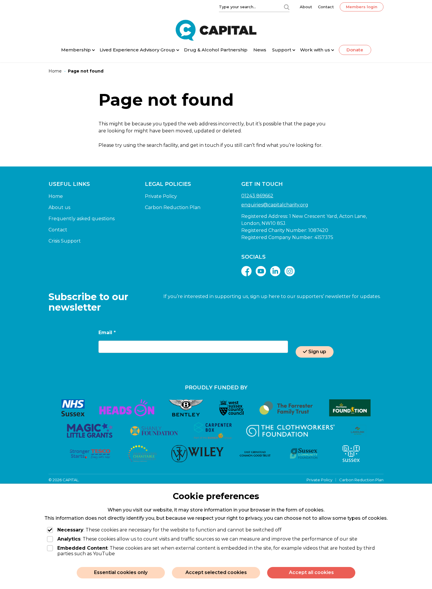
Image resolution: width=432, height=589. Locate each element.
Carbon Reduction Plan (172, 207)
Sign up (317, 351)
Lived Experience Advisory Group (137, 50)
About (306, 6)
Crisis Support (64, 241)
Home (55, 196)
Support (281, 50)
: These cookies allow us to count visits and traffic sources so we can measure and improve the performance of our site (207, 539)
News (259, 50)
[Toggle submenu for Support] (293, 50)
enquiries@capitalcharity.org (274, 205)
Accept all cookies (311, 572)
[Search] (286, 7)
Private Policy (161, 196)
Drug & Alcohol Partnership (215, 50)
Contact (326, 6)
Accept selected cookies (216, 572)
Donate (354, 50)
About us (59, 207)
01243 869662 (257, 195)
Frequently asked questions (81, 218)
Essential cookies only (121, 572)
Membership (76, 50)
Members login (361, 6)
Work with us (315, 50)
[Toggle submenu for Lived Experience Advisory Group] (177, 50)
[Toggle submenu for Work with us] (332, 50)
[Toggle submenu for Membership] (93, 50)
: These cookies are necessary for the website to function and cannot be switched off (169, 530)
